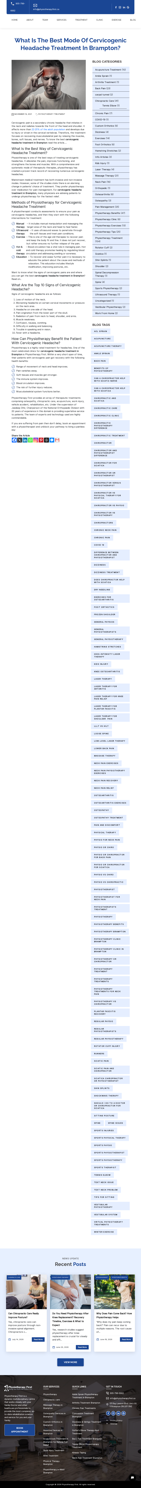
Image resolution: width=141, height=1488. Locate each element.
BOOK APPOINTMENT (19, 1430)
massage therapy (105, 756)
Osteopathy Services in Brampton (54, 1415)
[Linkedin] (25, 440)
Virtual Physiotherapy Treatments (108, 1223)
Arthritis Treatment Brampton (86, 1402)
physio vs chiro (104, 875)
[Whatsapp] (30, 440)
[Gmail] (57, 440)
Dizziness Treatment (107, 572)
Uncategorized (103, 300)
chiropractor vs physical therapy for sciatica (107, 495)
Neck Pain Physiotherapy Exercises (109, 772)
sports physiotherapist (109, 1153)
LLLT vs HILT (101, 726)
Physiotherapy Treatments (103, 980)
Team (45, 20)
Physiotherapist (104, 889)
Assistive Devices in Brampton (52, 1432)
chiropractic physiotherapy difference (103, 425)
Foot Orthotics (103, 144)
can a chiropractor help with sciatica (110, 389)
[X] (19, 440)
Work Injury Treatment (53, 1450)
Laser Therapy (103, 169)
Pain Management (104, 206)
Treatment (81, 20)
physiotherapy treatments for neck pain (107, 991)
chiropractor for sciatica (105, 464)
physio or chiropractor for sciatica (109, 866)
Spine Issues (115, 1123)
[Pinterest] (41, 440)
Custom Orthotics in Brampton (52, 1423)
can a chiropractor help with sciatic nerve (110, 379)
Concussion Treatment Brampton (83, 1415)
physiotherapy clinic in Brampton (109, 950)
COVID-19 (100, 119)
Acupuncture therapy (108, 346)
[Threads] (46, 440)
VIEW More (70, 1362)
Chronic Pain (102, 113)
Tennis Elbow (109, 105)
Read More (38, 1339)
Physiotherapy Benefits (107, 213)
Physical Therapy (105, 832)
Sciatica (99, 253)
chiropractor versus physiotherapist (107, 484)
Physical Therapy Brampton (51, 1463)
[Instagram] (120, 7)
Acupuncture (102, 339)
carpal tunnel (102, 94)
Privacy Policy (116, 1420)
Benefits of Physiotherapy (103, 369)
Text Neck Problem (106, 1190)
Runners (99, 1054)
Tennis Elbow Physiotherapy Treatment (85, 1446)
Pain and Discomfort (107, 825)
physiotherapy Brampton (110, 932)
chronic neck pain (105, 530)
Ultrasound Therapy (106, 294)
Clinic (99, 20)
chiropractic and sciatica (105, 399)
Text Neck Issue (104, 1182)
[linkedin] (124, 7)
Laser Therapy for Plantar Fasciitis (105, 707)
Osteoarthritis (102, 194)
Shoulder (100, 266)
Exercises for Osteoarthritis (104, 598)
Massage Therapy (104, 175)
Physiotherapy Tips (105, 231)
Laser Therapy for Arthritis (105, 687)
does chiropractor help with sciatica (109, 581)
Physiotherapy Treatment (51, 114)
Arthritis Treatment (105, 82)
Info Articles (101, 157)
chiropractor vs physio (109, 505)
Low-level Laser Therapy (109, 741)
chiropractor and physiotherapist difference (105, 453)
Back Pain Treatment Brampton (87, 1438)
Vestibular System (106, 1215)
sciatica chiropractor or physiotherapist (108, 1079)
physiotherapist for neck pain (107, 898)
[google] (128, 7)
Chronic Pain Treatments (84, 1408)
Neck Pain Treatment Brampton (87, 1458)
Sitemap (113, 1424)
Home (15, 20)
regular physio (103, 1021)
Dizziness (100, 132)
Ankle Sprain (102, 76)
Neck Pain (100, 182)
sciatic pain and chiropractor (104, 1069)
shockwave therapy (106, 1096)
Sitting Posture (104, 1116)
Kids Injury (100, 163)
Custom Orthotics (104, 125)
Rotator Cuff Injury (107, 1046)
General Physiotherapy (108, 639)
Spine (98, 282)
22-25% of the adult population (48, 129)
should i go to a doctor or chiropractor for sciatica (109, 1105)
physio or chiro (104, 847)
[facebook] (116, 7)
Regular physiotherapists (105, 1030)
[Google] (123, 1413)
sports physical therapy (110, 1138)
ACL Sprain (100, 331)
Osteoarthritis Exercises (110, 803)
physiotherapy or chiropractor (105, 960)
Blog (133, 20)
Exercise (116, 20)
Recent (63, 1264)
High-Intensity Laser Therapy (107, 655)
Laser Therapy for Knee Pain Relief (109, 697)
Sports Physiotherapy (107, 288)
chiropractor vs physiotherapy (104, 514)
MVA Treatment (50, 1455)
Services (61, 20)
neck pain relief (104, 788)
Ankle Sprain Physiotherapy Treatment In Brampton (85, 1396)
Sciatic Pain (101, 1061)
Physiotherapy (103, 917)
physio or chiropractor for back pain (109, 856)
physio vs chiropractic (109, 882)
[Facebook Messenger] (51, 440)
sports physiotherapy (108, 1160)
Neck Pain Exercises (106, 763)
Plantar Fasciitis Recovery (105, 1012)
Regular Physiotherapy (108, 1039)
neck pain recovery (106, 781)
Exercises (100, 138)
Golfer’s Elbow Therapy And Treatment (85, 1432)
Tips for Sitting (104, 1197)
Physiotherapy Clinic (106, 219)
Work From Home (104, 313)
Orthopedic (101, 188)
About (29, 20)
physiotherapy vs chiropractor (105, 1002)
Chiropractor (103, 443)
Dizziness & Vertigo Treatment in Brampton (86, 1423)
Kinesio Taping (79, 1452)
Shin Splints (101, 260)
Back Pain (100, 88)
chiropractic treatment (109, 436)
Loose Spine (101, 734)
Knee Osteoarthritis (107, 672)
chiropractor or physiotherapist (105, 474)
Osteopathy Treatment (108, 818)
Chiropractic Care (104, 100)
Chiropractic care (51, 1399)
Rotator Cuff (102, 247)
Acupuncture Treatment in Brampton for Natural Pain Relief (55, 1441)
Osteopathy (101, 200)
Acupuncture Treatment (108, 69)
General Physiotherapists (105, 630)
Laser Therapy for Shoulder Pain (105, 717)
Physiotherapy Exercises (108, 225)
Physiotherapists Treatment (105, 908)
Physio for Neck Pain (107, 840)
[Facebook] (14, 440)
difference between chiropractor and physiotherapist (106, 555)
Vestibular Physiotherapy (108, 307)
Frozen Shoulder (105, 614)
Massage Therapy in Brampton (53, 1406)
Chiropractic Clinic (106, 416)
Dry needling (102, 590)
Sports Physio (103, 1145)
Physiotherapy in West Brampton (54, 1471)
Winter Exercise (104, 1232)
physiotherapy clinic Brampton (107, 940)
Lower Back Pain (104, 748)
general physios (104, 622)
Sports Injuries (104, 1130)
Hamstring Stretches (106, 150)
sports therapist (105, 1167)
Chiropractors (103, 523)
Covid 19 (99, 545)
